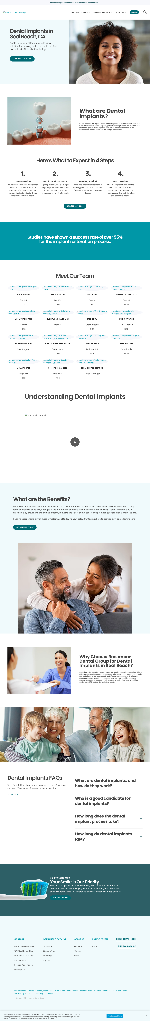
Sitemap (49, 993)
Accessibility (37, 993)
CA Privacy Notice (102, 991)
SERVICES (84, 12)
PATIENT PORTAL (100, 939)
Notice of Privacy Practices (40, 991)
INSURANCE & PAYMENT (54, 939)
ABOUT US (120, 12)
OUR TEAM (75, 12)
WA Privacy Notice (22, 993)
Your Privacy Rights (115, 1016)
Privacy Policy (20, 991)
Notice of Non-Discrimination (79, 991)
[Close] (146, 1015)
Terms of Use (59, 991)
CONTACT (19, 939)
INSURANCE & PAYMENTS (102, 12)
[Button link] (145, 12)
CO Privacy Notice (119, 991)
